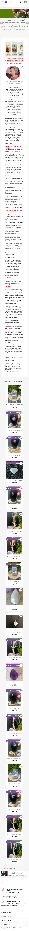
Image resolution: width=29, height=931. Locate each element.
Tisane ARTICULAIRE (14, 783)
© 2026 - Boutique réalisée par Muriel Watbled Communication (12, 928)
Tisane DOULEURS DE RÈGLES (14, 404)
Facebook (2, 882)
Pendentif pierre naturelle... (14, 430)
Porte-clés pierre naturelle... (15, 531)
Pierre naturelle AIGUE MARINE (14, 480)
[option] (14, 21)
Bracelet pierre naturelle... (14, 556)
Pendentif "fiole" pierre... (14, 708)
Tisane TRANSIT (14, 581)
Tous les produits (8, 868)
